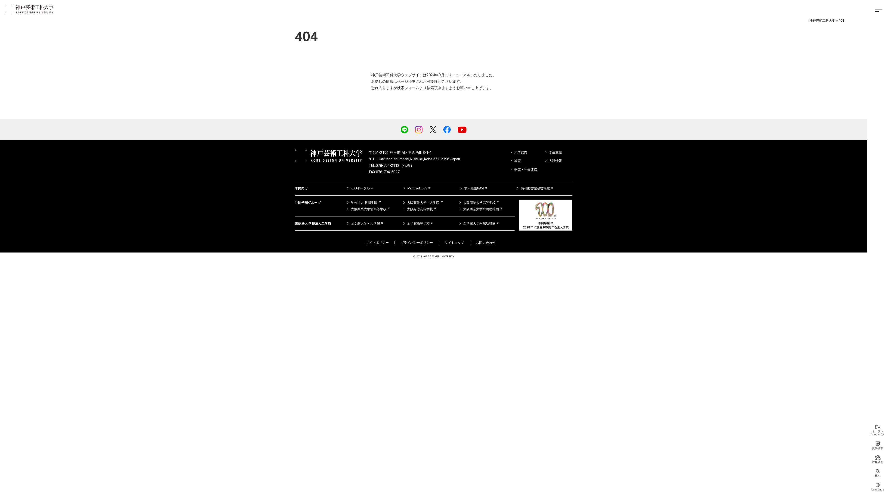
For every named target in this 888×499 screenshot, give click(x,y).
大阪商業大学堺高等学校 (368, 209)
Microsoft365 (417, 188)
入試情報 (555, 161)
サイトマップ (454, 242)
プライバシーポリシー (417, 242)
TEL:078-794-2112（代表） (391, 165)
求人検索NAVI (474, 188)
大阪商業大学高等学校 (479, 202)
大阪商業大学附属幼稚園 (481, 209)
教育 (517, 161)
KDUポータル (360, 188)
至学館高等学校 (418, 223)
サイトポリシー (377, 242)
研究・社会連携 (525, 169)
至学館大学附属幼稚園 (479, 223)
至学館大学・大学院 (365, 223)
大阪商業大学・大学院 (423, 202)
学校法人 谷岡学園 (364, 202)
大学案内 (520, 152)
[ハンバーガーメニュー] (878, 9)
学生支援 (555, 152)
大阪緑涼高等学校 (420, 209)
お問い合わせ (485, 242)
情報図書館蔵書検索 (535, 188)
